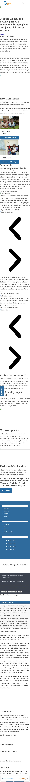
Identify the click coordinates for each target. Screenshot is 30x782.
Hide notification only (13, 591)
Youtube (6, 516)
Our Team (6, 511)
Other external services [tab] (7, 711)
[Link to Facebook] (22, 579)
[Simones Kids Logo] (12, 3)
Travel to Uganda (12, 546)
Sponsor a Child (11, 543)
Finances (6, 513)
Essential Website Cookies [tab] (8, 631)
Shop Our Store (11, 549)
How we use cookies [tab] (6, 602)
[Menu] (26, 3)
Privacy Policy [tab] (4, 767)
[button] (15, 229)
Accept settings (4, 591)
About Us (6, 508)
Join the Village (11, 540)
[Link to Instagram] (26, 579)
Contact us (6, 524)
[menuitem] (22, 3)
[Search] (22, 3)
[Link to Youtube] (24, 579)
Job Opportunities (8, 532)
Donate (6, 526)
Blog (5, 529)
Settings (20, 591)
